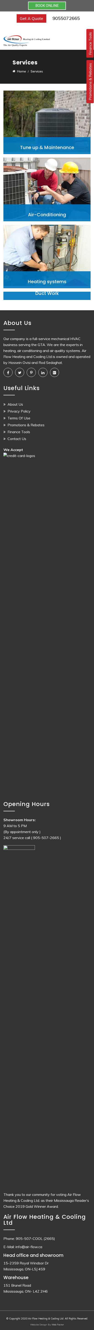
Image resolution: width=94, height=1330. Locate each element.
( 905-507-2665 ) (46, 837)
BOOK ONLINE (47, 5)
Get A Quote (31, 18)
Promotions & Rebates (26, 425)
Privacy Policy (19, 411)
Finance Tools (19, 431)
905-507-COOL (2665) (35, 1238)
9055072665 (66, 18)
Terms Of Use (19, 418)
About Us (15, 404)
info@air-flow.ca (29, 1246)
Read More (47, 146)
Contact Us (17, 438)
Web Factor (57, 1324)
